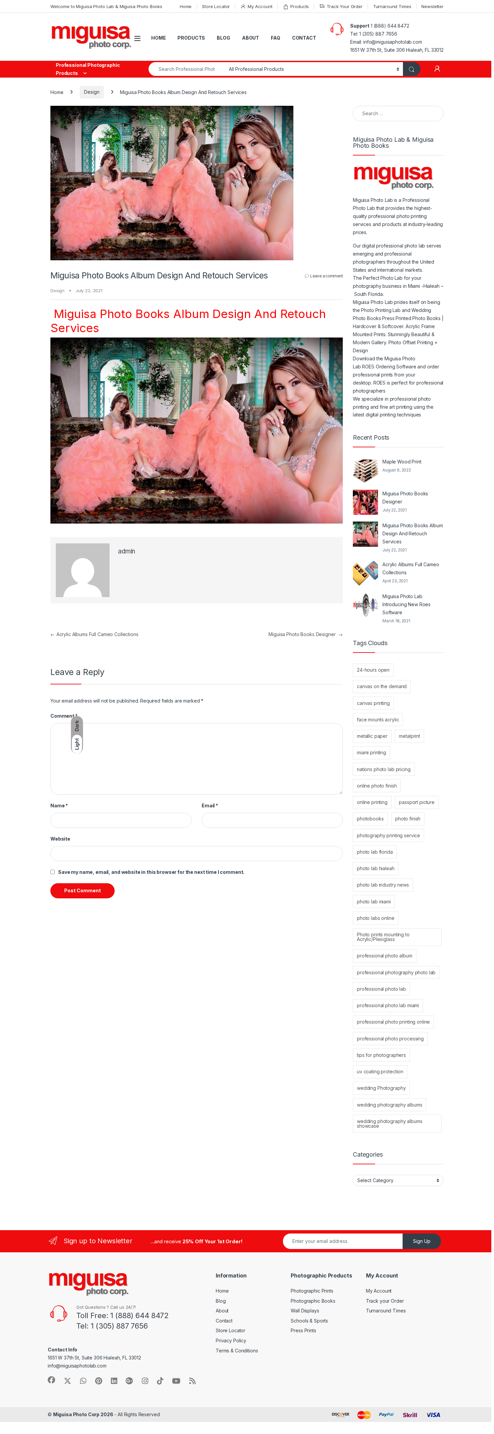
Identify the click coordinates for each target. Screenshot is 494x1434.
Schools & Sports (309, 1321)
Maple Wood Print (401, 461)
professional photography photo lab (396, 972)
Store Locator (216, 6)
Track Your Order (345, 6)
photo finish (407, 818)
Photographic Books (313, 1301)
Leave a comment (326, 275)
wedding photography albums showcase (389, 1123)
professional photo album (384, 955)
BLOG (223, 38)
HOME (158, 38)
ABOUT (250, 38)
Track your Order (385, 1301)
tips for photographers (381, 1055)
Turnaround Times (392, 6)
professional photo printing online (393, 1022)
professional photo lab (381, 989)
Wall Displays (305, 1310)
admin (126, 551)
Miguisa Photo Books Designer (306, 634)
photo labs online (376, 918)
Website (60, 839)
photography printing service (388, 835)
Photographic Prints (312, 1291)
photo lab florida (375, 852)
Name (59, 805)
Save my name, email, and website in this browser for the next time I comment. (151, 872)
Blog (220, 1301)
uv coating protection (380, 1071)
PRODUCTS (191, 38)
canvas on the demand (382, 686)
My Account (260, 6)
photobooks (370, 818)
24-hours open (373, 670)
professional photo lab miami (388, 1005)
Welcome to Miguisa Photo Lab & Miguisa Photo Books (106, 6)
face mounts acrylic (378, 719)
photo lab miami (374, 901)
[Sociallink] (51, 1380)
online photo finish (377, 786)
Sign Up (421, 1241)
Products (299, 6)
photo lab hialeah (376, 868)
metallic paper (372, 736)
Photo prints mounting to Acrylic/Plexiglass (383, 937)
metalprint (409, 736)
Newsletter (432, 6)
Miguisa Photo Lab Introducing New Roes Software (406, 604)
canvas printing (373, 703)
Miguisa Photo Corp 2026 (83, 1414)
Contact (224, 1321)
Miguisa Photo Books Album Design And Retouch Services (412, 533)
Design (91, 92)
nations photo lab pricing (384, 769)
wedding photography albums (389, 1105)
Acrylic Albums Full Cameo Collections (94, 634)
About (222, 1310)
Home (186, 6)
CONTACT (304, 38)
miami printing (371, 752)
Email (210, 805)
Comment (64, 716)
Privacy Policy (231, 1340)
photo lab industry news (383, 885)
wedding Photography (381, 1088)
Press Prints (303, 1330)
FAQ (275, 38)
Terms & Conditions (237, 1350)
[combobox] (187, 69)
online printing (372, 802)
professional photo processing (390, 1038)
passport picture (417, 802)
